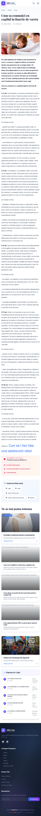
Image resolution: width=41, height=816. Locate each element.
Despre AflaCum (6, 776)
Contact (3, 779)
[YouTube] (7, 741)
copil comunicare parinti (16, 498)
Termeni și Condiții (6, 785)
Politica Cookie (5, 782)
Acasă (3, 10)
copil (9, 488)
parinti (32, 498)
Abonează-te (34, 799)
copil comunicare (13, 493)
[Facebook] (3, 741)
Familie (10, 10)
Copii (15, 10)
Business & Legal (8, 766)
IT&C (4, 758)
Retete (5, 755)
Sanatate (5, 763)
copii (18, 488)
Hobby (5, 760)
